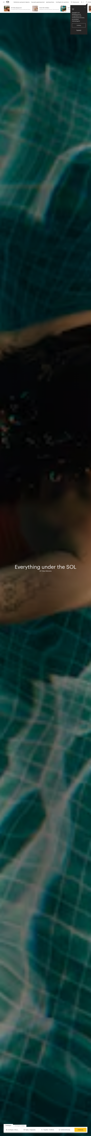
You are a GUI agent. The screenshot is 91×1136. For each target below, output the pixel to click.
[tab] (8, 1125)
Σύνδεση (79, 25)
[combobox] (82, 2)
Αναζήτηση (80, 1129)
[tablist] (45, 1125)
